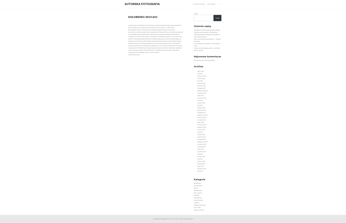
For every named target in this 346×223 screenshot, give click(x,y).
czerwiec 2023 (201, 151)
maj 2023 (200, 154)
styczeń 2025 (201, 107)
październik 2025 (202, 90)
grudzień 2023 (201, 137)
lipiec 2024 (200, 122)
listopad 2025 (201, 88)
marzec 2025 (201, 103)
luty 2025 (200, 105)
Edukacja (196, 195)
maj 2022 (200, 171)
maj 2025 (200, 100)
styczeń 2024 (201, 134)
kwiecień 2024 (201, 127)
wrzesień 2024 (201, 117)
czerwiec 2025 (201, 98)
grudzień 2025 (201, 86)
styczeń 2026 (201, 83)
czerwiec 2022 (201, 168)
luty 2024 (200, 132)
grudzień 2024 (201, 110)
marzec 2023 (201, 156)
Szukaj (196, 14)
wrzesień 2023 (201, 144)
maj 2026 (200, 73)
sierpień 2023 (201, 146)
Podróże (196, 202)
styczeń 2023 (201, 161)
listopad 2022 (201, 164)
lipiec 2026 (200, 71)
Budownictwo (198, 190)
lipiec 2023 (200, 149)
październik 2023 (202, 142)
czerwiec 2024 (201, 125)
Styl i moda (197, 207)
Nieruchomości (198, 200)
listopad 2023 (201, 139)
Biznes (196, 188)
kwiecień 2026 (201, 76)
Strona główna (199, 4)
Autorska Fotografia (142, 4)
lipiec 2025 (200, 95)
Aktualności (197, 183)
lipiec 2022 (200, 166)
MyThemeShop (188, 218)
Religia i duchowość (200, 205)
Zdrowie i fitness (199, 210)
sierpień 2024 (201, 120)
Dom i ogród (197, 193)
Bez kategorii (198, 185)
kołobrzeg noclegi (134, 54)
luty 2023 (200, 159)
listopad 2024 (201, 112)
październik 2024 (202, 115)
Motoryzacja (197, 198)
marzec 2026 (201, 78)
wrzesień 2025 (201, 93)
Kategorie (211, 4)
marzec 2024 (201, 129)
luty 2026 (200, 81)
